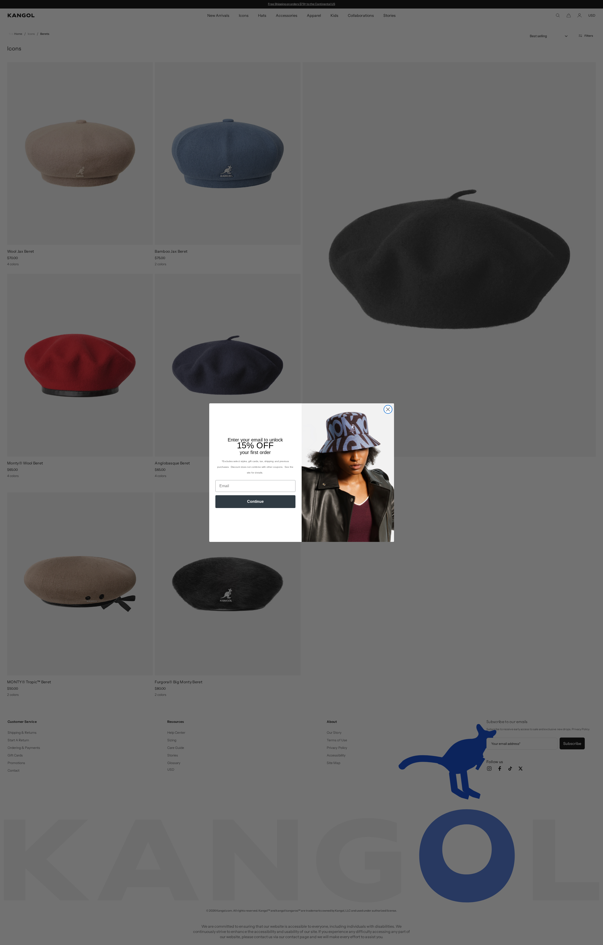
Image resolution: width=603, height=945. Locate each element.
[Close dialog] (388, 409)
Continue (255, 502)
